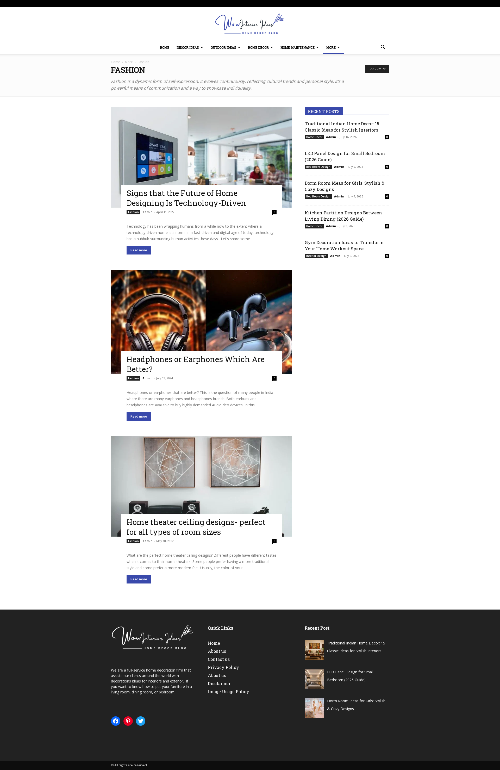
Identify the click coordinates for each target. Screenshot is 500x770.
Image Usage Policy (228, 691)
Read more (138, 250)
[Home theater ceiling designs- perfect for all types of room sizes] (201, 486)
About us (217, 651)
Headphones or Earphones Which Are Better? (196, 364)
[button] (383, 47)
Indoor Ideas (188, 47)
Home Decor (258, 47)
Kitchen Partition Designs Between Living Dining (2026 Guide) (343, 216)
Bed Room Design (318, 167)
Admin (147, 378)
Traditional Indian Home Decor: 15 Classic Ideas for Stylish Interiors (342, 127)
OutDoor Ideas (223, 47)
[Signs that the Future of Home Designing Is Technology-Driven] (201, 157)
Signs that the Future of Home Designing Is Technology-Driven (186, 198)
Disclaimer (219, 683)
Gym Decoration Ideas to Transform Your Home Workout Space (344, 245)
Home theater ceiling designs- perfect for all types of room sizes (196, 527)
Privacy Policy (223, 667)
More (331, 47)
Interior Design (316, 256)
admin (147, 212)
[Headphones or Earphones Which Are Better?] (201, 322)
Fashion (133, 212)
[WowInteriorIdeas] (250, 24)
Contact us (219, 659)
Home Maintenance (297, 47)
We (113, 670)
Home (164, 47)
